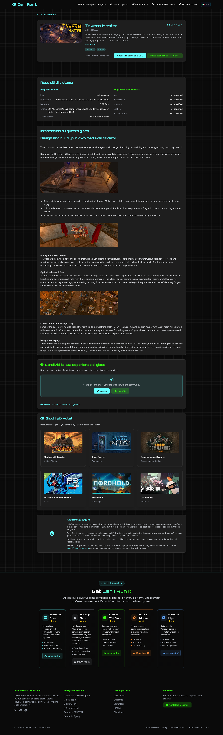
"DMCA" (117, 708)
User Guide (119, 695)
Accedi (103, 391)
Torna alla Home (48, 14)
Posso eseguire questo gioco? (165, 55)
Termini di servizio (178, 727)
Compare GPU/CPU (73, 712)
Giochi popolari (71, 699)
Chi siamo (118, 699)
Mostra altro (90, 44)
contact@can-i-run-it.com (78, 548)
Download (53, 656)
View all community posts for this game (61, 404)
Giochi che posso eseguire (77, 695)
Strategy (101, 49)
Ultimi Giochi (70, 703)
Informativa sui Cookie (199, 727)
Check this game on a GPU (130, 55)
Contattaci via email (178, 704)
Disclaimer (119, 712)
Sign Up (122, 391)
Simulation (90, 49)
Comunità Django (72, 716)
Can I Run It (26, 727)
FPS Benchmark (71, 708)
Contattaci (119, 703)
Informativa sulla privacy (156, 727)
